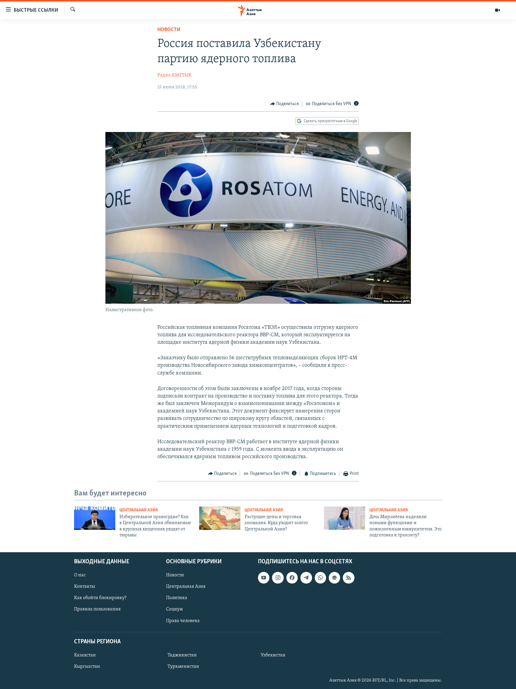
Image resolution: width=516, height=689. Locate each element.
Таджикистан (182, 655)
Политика (176, 598)
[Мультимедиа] (497, 10)
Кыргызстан (87, 666)
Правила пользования (97, 609)
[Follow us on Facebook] (292, 577)
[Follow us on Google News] (334, 577)
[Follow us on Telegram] (306, 577)
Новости (168, 30)
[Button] (284, 104)
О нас (80, 575)
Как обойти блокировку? (100, 598)
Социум (174, 609)
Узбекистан (273, 655)
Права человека (183, 620)
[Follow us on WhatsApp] (320, 577)
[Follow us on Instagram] (277, 577)
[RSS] (348, 577)
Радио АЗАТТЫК (174, 75)
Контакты (84, 586)
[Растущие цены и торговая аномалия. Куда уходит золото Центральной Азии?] (219, 518)
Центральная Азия (138, 510)
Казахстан (85, 655)
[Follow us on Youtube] (263, 577)
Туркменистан (183, 666)
